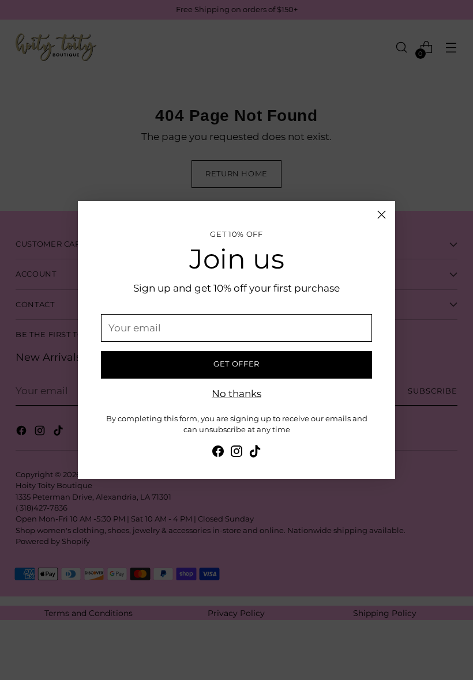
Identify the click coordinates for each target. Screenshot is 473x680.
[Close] (382, 215)
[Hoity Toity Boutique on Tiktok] (255, 453)
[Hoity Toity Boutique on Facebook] (218, 453)
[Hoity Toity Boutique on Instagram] (236, 453)
